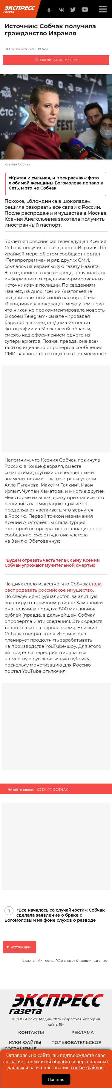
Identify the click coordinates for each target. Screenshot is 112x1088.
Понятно (56, 1079)
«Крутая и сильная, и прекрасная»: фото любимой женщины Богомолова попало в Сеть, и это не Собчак (56, 183)
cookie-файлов (87, 1067)
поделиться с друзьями (57, 59)
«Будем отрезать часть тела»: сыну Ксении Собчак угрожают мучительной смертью (52, 563)
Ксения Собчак (52, 789)
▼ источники (18, 947)
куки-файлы (25, 1042)
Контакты (31, 1032)
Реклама (82, 1032)
